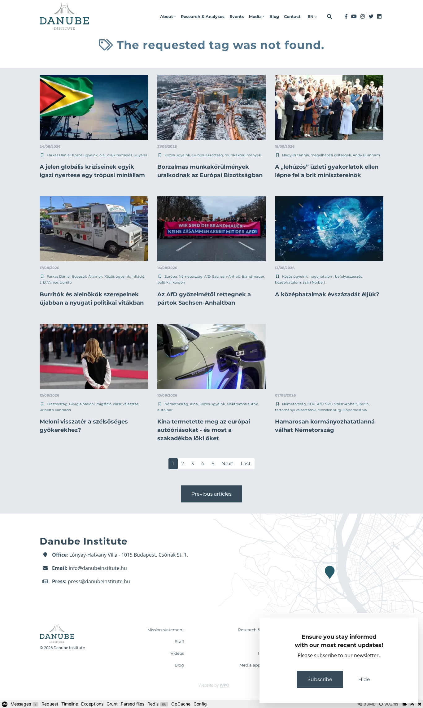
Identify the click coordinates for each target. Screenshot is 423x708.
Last (246, 464)
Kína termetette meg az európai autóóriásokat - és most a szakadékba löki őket (203, 430)
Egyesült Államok (87, 276)
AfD (207, 276)
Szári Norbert (314, 282)
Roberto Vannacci (55, 410)
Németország (191, 276)
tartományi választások (295, 410)
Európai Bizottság (207, 155)
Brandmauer (253, 276)
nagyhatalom (321, 276)
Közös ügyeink (85, 155)
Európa (170, 276)
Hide (364, 679)
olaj (102, 155)
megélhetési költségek (331, 155)
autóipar (164, 410)
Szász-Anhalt (345, 404)
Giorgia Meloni (82, 404)
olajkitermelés (119, 155)
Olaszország (57, 404)
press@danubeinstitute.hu (99, 581)
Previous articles (211, 494)
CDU (311, 404)
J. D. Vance (49, 282)
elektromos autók (242, 404)
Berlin (364, 404)
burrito (66, 282)
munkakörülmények (243, 155)
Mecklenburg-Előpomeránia (342, 410)
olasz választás (125, 404)
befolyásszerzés (348, 276)
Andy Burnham (366, 155)
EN (311, 16)
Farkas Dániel (59, 155)
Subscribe (319, 679)
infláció (138, 276)
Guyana (140, 155)
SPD (329, 404)
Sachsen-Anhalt (226, 276)
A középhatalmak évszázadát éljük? (327, 294)
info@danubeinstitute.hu (98, 568)
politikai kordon (171, 282)
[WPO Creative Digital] (211, 685)
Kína (194, 404)
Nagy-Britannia (295, 155)
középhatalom (288, 282)
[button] (168, 17)
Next (227, 464)
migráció (103, 404)
